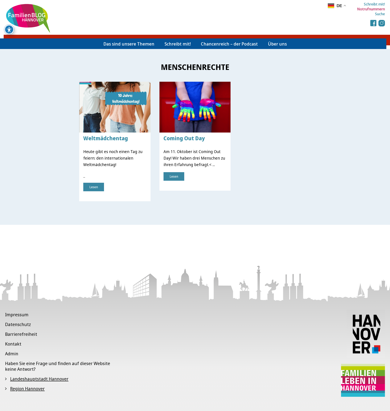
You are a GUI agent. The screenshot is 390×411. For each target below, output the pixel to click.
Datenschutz (18, 324)
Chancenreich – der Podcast (229, 44)
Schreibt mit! (374, 4)
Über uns (277, 44)
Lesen (93, 187)
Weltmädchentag (105, 138)
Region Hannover (27, 388)
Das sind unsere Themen (128, 44)
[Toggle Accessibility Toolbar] (9, 29)
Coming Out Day (184, 138)
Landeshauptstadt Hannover (39, 379)
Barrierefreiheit (21, 334)
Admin (11, 353)
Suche (380, 13)
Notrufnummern (371, 9)
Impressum (16, 314)
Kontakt (13, 344)
